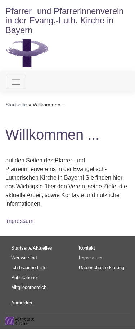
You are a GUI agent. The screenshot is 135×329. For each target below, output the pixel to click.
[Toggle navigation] (16, 82)
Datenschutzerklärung (101, 267)
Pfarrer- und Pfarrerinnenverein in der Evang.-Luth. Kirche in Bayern (64, 20)
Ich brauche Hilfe (28, 267)
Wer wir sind (24, 257)
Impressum (19, 221)
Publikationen (25, 277)
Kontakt (87, 248)
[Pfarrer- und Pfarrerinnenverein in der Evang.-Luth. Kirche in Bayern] (27, 52)
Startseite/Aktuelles (31, 248)
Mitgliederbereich (28, 287)
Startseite (16, 105)
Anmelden (21, 303)
